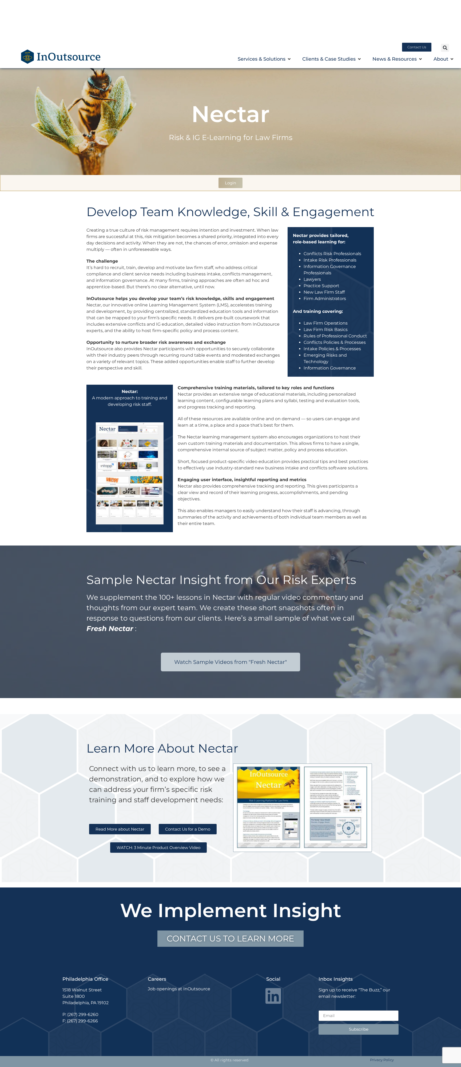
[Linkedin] (273, 996)
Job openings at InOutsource (179, 988)
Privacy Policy (382, 1060)
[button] (445, 48)
